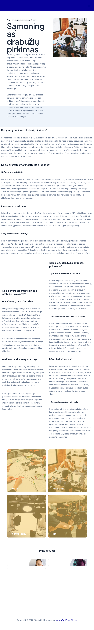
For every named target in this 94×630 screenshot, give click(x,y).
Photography (18, 533)
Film (54, 533)
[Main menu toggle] (89, 5)
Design (14, 488)
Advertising (58, 488)
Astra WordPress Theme (66, 620)
